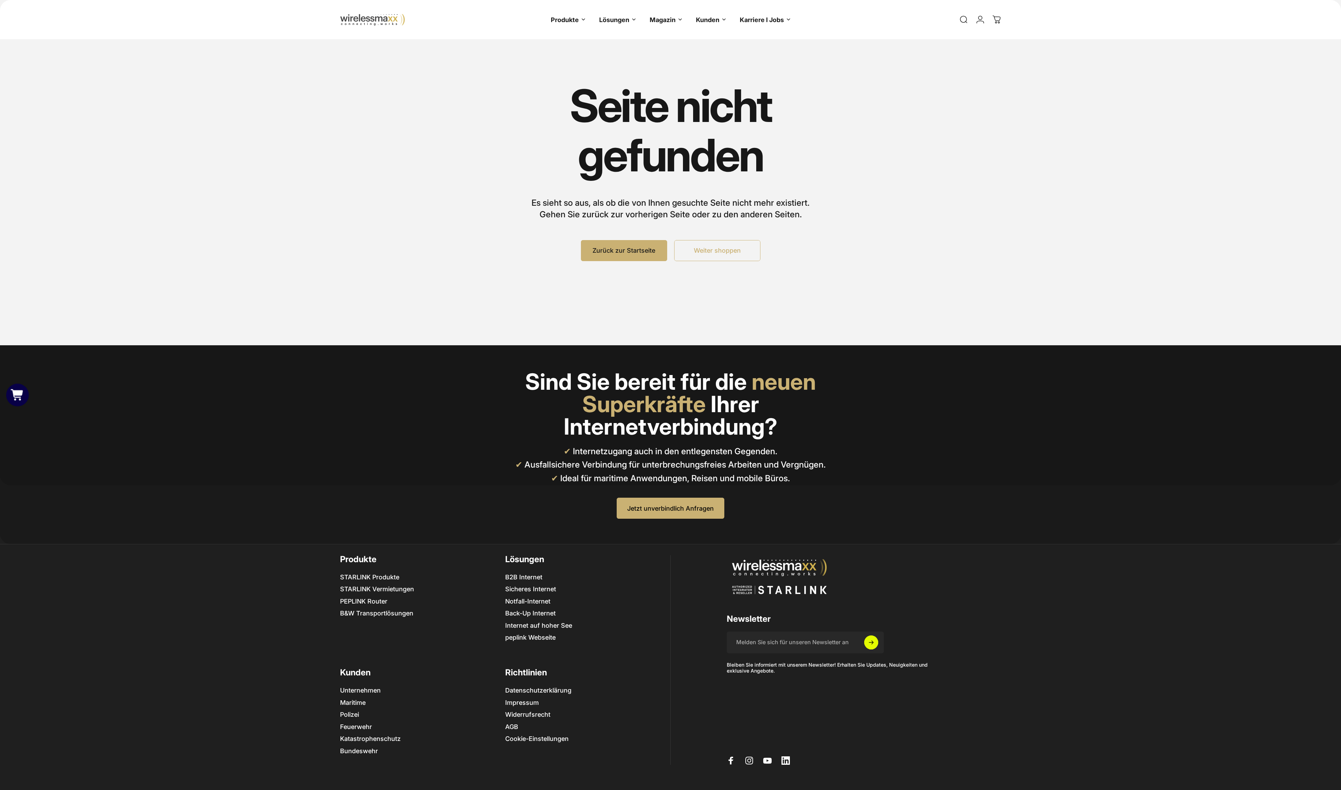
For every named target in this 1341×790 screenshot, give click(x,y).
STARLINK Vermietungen (377, 589)
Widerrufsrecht (527, 714)
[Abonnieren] (871, 642)
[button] (17, 395)
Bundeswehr (359, 750)
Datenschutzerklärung (538, 690)
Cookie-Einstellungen (537, 738)
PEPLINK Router (363, 601)
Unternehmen (360, 690)
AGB (511, 726)
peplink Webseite (530, 637)
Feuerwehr (356, 726)
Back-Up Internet (530, 613)
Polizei (349, 714)
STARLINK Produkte (369, 577)
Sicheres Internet (530, 589)
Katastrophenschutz (370, 738)
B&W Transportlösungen (376, 613)
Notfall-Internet (527, 601)
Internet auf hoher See (538, 625)
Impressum (522, 702)
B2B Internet (523, 577)
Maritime (353, 702)
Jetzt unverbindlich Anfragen (670, 508)
